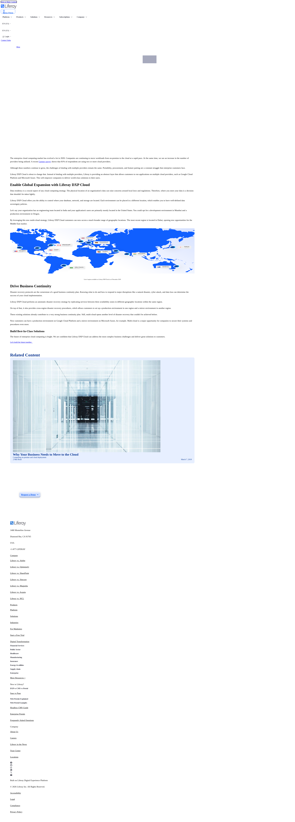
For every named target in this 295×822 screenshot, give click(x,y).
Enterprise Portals (17, 714)
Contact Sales (6, 40)
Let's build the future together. (21, 342)
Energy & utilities (17, 665)
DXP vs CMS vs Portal (19, 688)
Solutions (14, 616)
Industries (14, 622)
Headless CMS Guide (19, 708)
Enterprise (14, 673)
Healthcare (14, 653)
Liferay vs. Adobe (17, 560)
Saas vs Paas (15, 693)
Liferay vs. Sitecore (18, 579)
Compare (14, 555)
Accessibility (15, 793)
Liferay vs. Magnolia (19, 586)
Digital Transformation (19, 641)
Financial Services (17, 646)
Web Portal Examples (18, 703)
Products (13, 605)
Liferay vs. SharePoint (19, 573)
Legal (12, 799)
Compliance (15, 805)
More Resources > (17, 678)
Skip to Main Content (9, 2)
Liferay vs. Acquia (18, 592)
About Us (14, 732)
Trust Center (15, 751)
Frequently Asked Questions (22, 720)
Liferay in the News (18, 744)
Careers (13, 738)
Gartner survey (45, 161)
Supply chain (15, 669)
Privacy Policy (16, 812)
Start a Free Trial (17, 635)
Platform (13, 610)
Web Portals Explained (19, 699)
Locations (14, 757)
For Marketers (16, 629)
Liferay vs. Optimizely (19, 567)
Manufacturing (16, 657)
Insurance (14, 661)
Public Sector (15, 650)
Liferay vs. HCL (17, 598)
